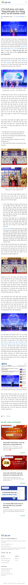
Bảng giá (17, 558)
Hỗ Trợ (3, 556)
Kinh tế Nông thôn (9, 342)
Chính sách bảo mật (5, 571)
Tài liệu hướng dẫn (5, 562)
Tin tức (16, 560)
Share (9, 416)
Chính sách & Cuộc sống (11, 344)
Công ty (17, 556)
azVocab (24, 60)
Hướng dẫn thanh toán (6, 558)
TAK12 (19, 60)
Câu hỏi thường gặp (5, 560)
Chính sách (4, 566)
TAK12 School (7, 62)
